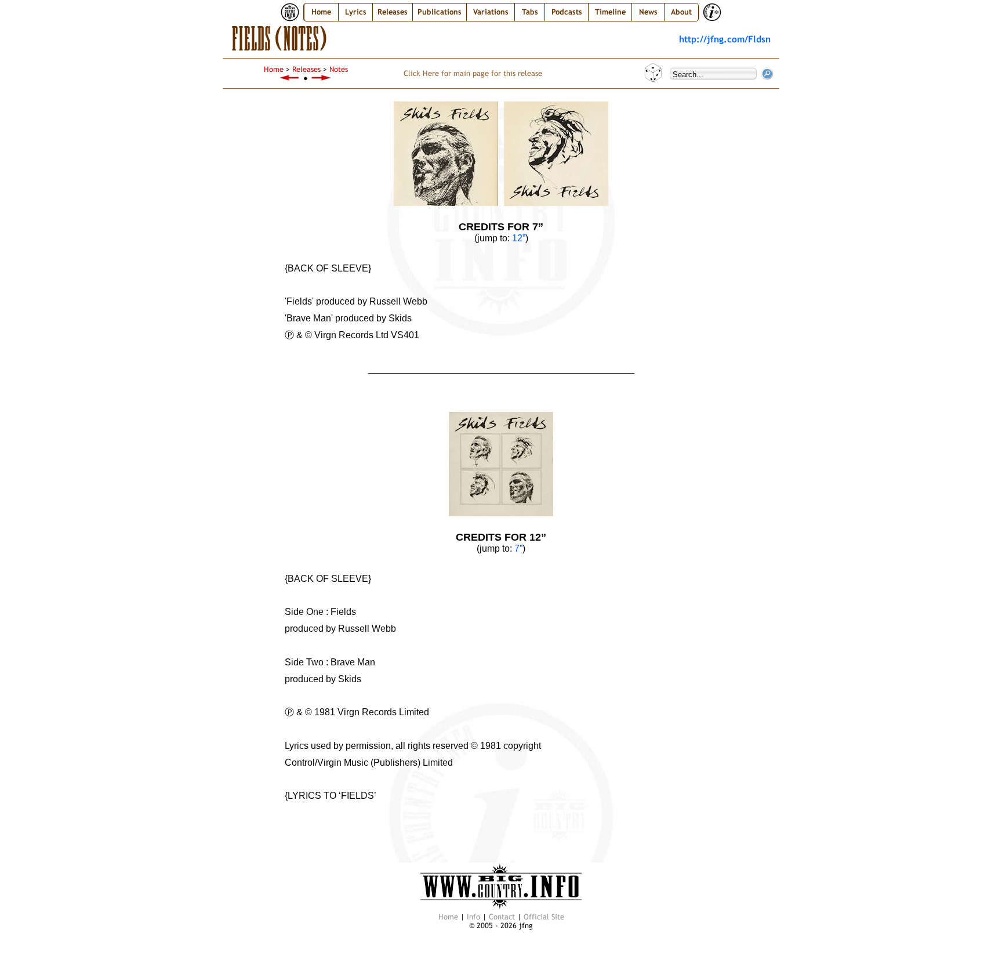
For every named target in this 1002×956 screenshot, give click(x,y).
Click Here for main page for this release (473, 73)
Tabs (530, 12)
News (648, 12)
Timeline (610, 12)
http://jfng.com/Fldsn (725, 39)
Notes (338, 69)
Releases (306, 69)
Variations (491, 12)
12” (518, 238)
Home (321, 12)
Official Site (544, 916)
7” (518, 548)
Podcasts (566, 12)
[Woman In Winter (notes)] (289, 78)
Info (473, 916)
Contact (502, 916)
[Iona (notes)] (321, 78)
